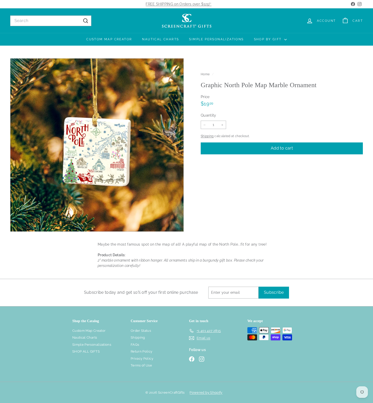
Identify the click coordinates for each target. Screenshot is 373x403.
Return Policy (141, 351)
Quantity (208, 115)
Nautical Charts (160, 39)
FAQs (135, 344)
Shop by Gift (268, 39)
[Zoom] (96, 145)
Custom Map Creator (109, 39)
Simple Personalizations (216, 39)
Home (206, 74)
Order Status (141, 331)
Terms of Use (141, 365)
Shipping (207, 136)
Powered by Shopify (206, 392)
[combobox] (50, 20)
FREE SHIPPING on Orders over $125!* (178, 4)
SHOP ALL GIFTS (86, 351)
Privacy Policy (142, 358)
